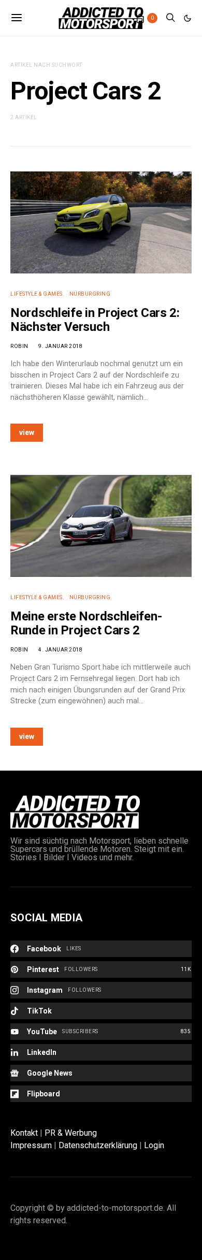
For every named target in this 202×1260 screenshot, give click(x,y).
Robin (19, 346)
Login (154, 1145)
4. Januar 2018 (60, 650)
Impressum (31, 1145)
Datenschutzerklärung (98, 1145)
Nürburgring (90, 294)
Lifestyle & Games (36, 294)
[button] (187, 18)
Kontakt (24, 1133)
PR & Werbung (71, 1133)
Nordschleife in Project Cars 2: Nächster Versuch (95, 320)
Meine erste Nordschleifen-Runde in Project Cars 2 (86, 623)
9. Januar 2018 (60, 346)
